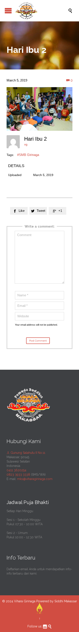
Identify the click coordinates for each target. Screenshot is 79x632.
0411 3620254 (16, 470)
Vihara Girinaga (24, 601)
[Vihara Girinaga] (41, 10)
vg (25, 144)
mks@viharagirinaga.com (34, 479)
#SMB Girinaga (28, 155)
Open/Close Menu (8, 10)
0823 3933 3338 (18, 474)
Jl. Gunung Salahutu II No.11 (26, 452)
